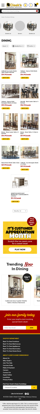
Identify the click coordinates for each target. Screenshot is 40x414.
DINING (12, 17)
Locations (6, 377)
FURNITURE (7, 17)
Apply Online (7, 375)
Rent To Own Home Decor (12, 351)
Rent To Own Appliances (11, 346)
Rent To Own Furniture (11, 341)
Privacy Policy (8, 379)
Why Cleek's (7, 360)
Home (2, 17)
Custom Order (8, 365)
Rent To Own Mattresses (12, 344)
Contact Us (7, 372)
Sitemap (28, 397)
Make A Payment (9, 368)
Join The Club (7, 363)
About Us (6, 358)
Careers (5, 370)
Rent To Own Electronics (11, 349)
